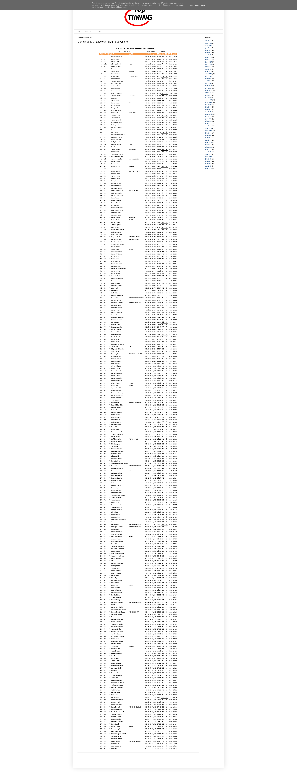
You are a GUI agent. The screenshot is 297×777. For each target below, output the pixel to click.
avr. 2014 (208, 140)
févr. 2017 (208, 60)
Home (78, 31)
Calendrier (87, 31)
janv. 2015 (208, 119)
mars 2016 (208, 86)
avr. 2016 (208, 83)
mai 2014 (208, 138)
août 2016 (208, 74)
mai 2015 (208, 109)
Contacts (98, 31)
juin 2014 (208, 135)
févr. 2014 (208, 145)
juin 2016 (208, 78)
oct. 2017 (208, 41)
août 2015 (208, 102)
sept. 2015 (208, 100)
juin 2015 (208, 107)
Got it (203, 5)
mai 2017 (208, 52)
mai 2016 (208, 81)
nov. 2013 (208, 149)
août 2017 (208, 45)
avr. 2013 (208, 166)
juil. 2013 (208, 159)
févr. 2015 (208, 116)
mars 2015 (208, 114)
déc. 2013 (208, 147)
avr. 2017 (208, 55)
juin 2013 (208, 161)
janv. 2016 (208, 90)
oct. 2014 (208, 126)
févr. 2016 (208, 88)
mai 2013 (208, 164)
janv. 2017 (208, 62)
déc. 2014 (208, 121)
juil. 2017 (208, 48)
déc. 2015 (208, 93)
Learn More (194, 5)
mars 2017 (208, 57)
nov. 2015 (208, 95)
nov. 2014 (208, 123)
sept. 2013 (208, 154)
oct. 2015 (208, 97)
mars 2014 (208, 142)
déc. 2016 (208, 64)
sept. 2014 (208, 128)
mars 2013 (208, 168)
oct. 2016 (208, 69)
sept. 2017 (208, 43)
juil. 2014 (208, 133)
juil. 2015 (208, 104)
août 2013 (208, 157)
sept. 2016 (208, 71)
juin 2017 (208, 50)
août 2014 (208, 131)
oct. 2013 (208, 152)
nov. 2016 (208, 67)
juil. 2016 (208, 76)
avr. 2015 (208, 112)
